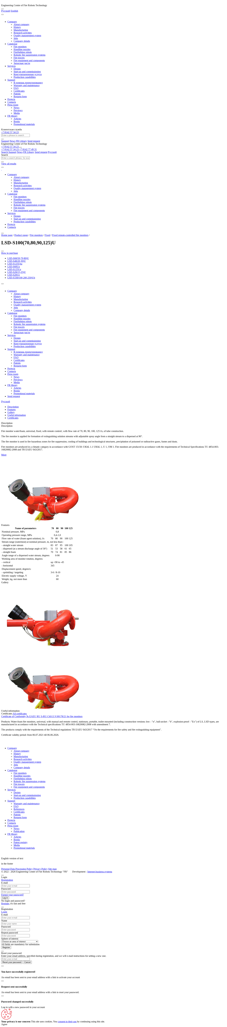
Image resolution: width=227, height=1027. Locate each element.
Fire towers (19, 57)
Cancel (27, 962)
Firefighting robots (23, 52)
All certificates (20, 713)
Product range (21, 235)
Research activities (23, 32)
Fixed (47, 235)
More (3, 455)
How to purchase (9, 253)
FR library (12, 116)
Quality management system (27, 35)
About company (21, 24)
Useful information (16, 415)
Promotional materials (24, 124)
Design (17, 68)
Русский (5, 11)
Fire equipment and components (29, 60)
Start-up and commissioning (27, 71)
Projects (11, 99)
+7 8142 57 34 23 (10, 132)
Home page (7, 235)
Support (11, 80)
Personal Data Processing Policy (17, 869)
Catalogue (12, 44)
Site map (52, 869)
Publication (19, 831)
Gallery (11, 412)
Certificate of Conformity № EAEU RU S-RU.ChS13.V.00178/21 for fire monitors (41, 716)
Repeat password (9, 932)
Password (6, 888)
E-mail (4, 882)
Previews (18, 110)
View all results (8, 163)
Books (17, 121)
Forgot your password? (12, 894)
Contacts (11, 102)
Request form (20, 96)
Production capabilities (25, 77)
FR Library (21, 141)
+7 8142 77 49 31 (28, 149)
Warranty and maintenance (27, 85)
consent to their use (67, 1021)
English (14, 11)
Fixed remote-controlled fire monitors (70, 235)
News (16, 107)
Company (12, 21)
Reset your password (11, 962)
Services (11, 66)
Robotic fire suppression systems (29, 55)
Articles (17, 118)
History (17, 27)
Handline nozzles (22, 49)
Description (13, 406)
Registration (7, 880)
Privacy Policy (40, 869)
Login (4, 912)
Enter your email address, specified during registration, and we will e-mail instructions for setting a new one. (53, 956)
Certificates (19, 91)
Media (17, 113)
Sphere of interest (9, 938)
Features (11, 409)
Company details (22, 41)
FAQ (16, 88)
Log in (5, 898)
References (19, 809)
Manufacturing (21, 30)
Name (4, 920)
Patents (17, 93)
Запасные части (22, 63)
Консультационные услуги (28, 74)
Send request (33, 141)
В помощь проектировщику (28, 82)
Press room (12, 105)
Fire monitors (20, 46)
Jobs (16, 38)
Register (5, 903)
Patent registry (20, 842)
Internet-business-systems (99, 871)
